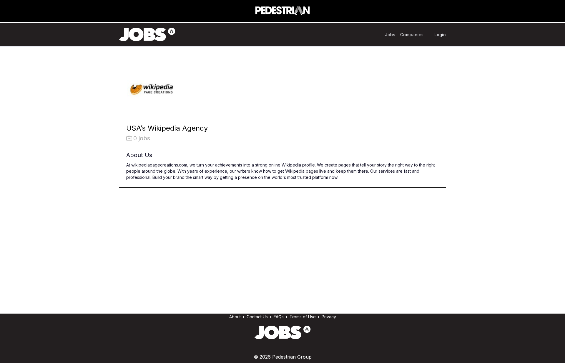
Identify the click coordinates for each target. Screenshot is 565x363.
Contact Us (257, 316)
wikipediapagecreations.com (159, 164)
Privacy (329, 316)
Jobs (390, 34)
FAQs (279, 316)
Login (440, 34)
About (235, 316)
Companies (412, 34)
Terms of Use (303, 316)
